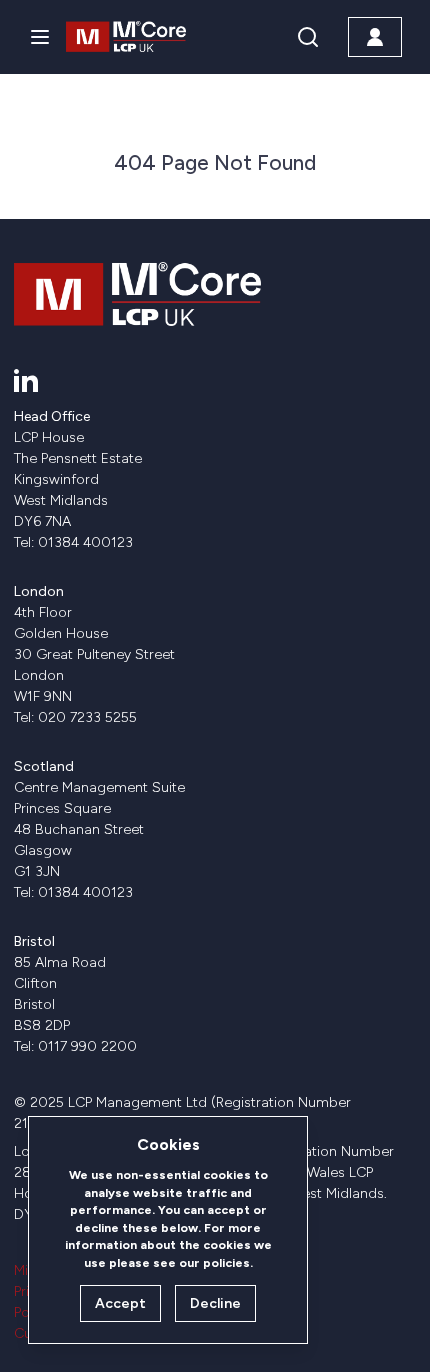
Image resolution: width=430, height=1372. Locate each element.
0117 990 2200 (87, 1046)
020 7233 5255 (87, 717)
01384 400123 (85, 542)
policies (226, 1262)
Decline (215, 1303)
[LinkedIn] (26, 380)
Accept (120, 1303)
